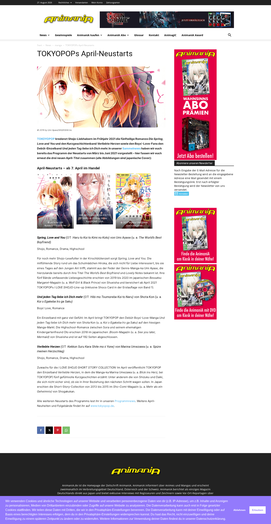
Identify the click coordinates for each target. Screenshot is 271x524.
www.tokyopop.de (102, 406)
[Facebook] (40, 430)
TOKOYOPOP (46, 139)
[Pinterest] (57, 430)
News (43, 35)
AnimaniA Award (192, 35)
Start (39, 45)
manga (58, 45)
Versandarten (81, 2)
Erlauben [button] (257, 510)
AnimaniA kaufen (88, 35)
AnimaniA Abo (116, 35)
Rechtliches (63, 2)
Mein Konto (97, 2)
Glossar (139, 35)
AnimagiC (170, 35)
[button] (229, 35)
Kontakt (154, 35)
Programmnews (125, 401)
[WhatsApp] (66, 430)
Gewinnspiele (63, 35)
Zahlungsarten (113, 2)
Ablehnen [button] (239, 510)
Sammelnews (131, 148)
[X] (49, 430)
